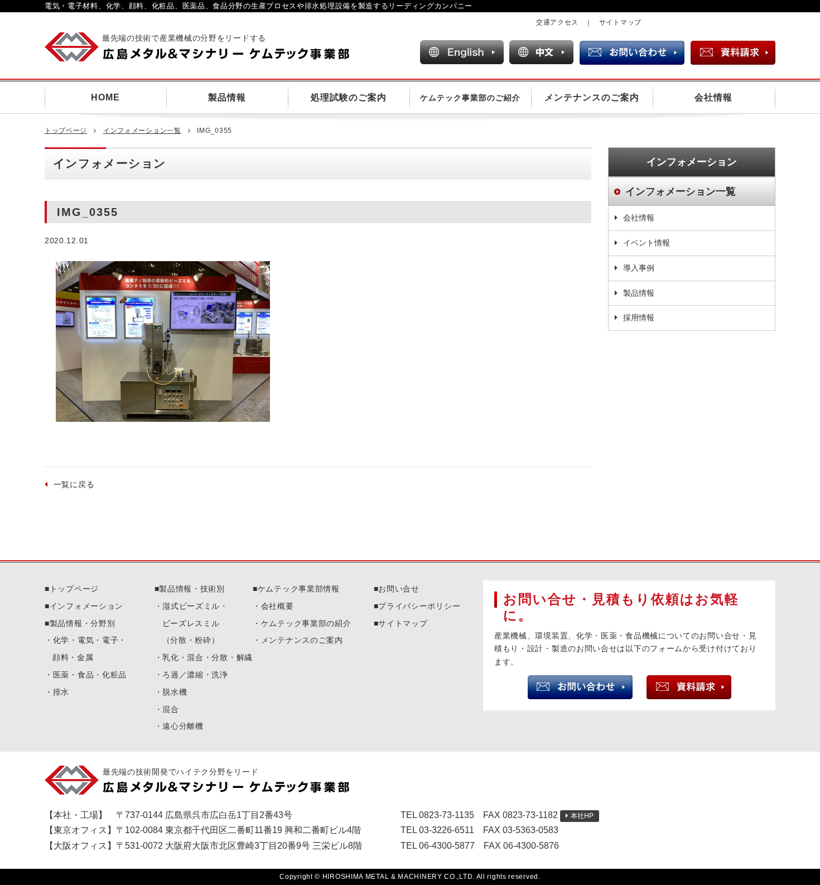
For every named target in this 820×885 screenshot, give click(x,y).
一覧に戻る (74, 484)
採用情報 (638, 317)
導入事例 (638, 267)
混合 (170, 709)
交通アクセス (557, 22)
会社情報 (713, 97)
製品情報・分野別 (82, 623)
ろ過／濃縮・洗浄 (195, 674)
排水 (61, 691)
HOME (105, 97)
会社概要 (277, 606)
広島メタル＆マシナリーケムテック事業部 (207, 780)
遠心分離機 (183, 726)
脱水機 (174, 691)
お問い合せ (398, 588)
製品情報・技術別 (192, 588)
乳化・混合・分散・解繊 (207, 657)
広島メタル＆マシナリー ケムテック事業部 (207, 46)
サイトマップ (620, 22)
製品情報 (227, 97)
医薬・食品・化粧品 (90, 674)
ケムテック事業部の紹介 (306, 623)
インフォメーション (86, 606)
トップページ (66, 130)
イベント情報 (646, 242)
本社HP (582, 816)
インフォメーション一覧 (142, 130)
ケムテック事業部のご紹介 (470, 97)
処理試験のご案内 (349, 97)
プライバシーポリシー (419, 606)
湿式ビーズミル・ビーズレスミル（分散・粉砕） (195, 623)
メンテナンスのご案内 (591, 97)
